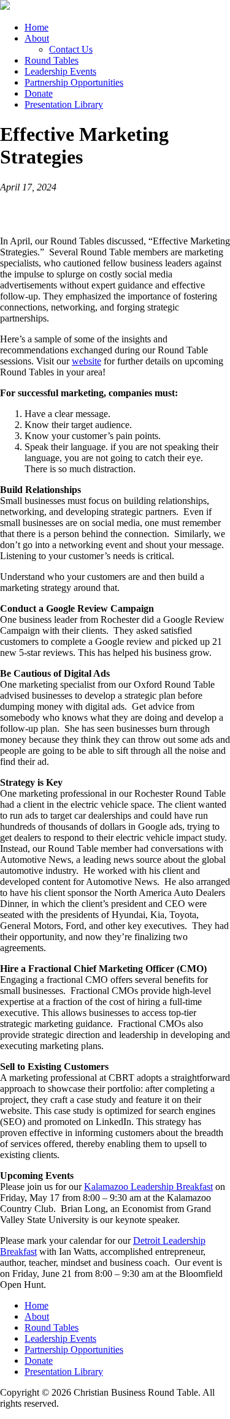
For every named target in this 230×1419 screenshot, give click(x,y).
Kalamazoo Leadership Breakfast (148, 1186)
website (86, 361)
